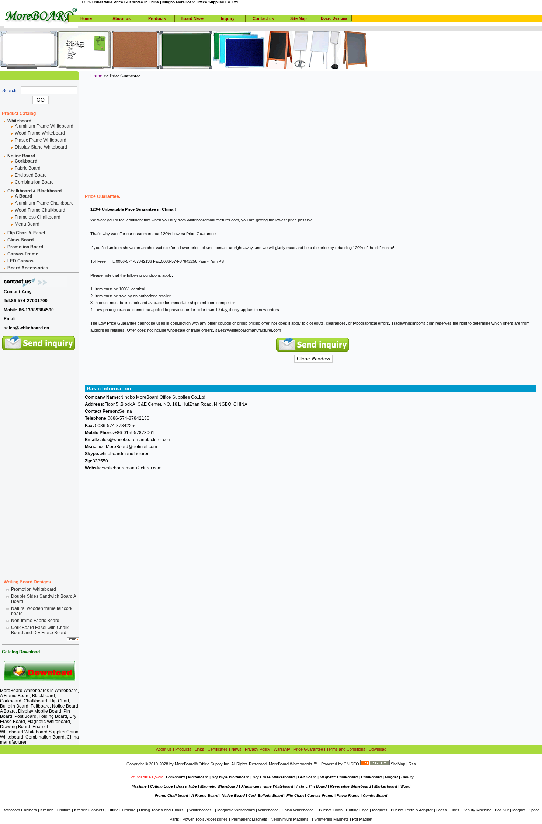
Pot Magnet (362, 819)
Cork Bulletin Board (265, 795)
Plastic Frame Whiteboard (40, 140)
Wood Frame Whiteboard (40, 133)
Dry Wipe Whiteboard (230, 777)
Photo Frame (348, 795)
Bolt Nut (502, 810)
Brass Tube (186, 786)
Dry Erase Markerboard (274, 777)
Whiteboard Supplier (44, 731)
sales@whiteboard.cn (26, 328)
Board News (192, 18)
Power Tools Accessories (205, 819)
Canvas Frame (320, 795)
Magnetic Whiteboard (219, 786)
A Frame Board (204, 795)
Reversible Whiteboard (350, 786)
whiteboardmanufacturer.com (213, 220)
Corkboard (175, 777)
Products (157, 18)
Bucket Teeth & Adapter (412, 810)
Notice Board (233, 795)
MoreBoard (185, 764)
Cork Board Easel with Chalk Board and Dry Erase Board (40, 630)
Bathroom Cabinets (20, 810)
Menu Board (27, 224)
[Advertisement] (40, 461)
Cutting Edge (161, 786)
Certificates (218, 749)
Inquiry (227, 18)
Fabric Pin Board (311, 786)
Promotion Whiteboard (33, 589)
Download (377, 749)
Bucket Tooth (331, 810)
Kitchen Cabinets (89, 810)
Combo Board (375, 795)
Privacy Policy (257, 749)
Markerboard (385, 786)
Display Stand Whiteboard (41, 147)
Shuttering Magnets (331, 819)
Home (86, 18)
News (236, 749)
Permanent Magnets (249, 819)
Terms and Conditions (345, 749)
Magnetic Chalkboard (339, 777)
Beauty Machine (477, 810)
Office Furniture (122, 810)
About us (121, 18)
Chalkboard (371, 777)
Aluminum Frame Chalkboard (44, 203)
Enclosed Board (31, 175)
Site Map (298, 18)
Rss (412, 764)
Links (199, 749)
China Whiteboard (297, 810)
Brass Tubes (447, 810)
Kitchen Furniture (55, 810)
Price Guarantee (308, 749)
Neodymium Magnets (290, 819)
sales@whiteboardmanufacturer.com (248, 330)
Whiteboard (66, 690)
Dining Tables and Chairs (161, 810)
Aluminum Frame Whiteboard (44, 126)
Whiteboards (200, 810)
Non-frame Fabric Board (35, 620)
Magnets (380, 810)
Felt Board (307, 777)
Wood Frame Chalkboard (40, 210)
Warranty (282, 749)
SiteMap (398, 764)
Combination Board (34, 182)
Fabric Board (28, 168)
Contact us (263, 18)
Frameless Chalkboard (37, 217)
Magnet (391, 777)
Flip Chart (295, 795)
